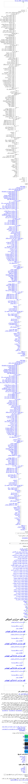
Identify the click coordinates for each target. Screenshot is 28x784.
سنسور (18, 345)
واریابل (18, 317)
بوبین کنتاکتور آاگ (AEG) (11, 285)
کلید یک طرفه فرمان (15, 233)
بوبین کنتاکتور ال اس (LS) (11, 290)
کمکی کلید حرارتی (13, 329)
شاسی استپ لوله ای (12, 260)
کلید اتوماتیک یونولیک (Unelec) (10, 195)
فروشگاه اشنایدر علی (23, 693)
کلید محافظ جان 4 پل (12, 221)
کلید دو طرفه (17, 234)
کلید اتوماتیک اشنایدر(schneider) (10, 196)
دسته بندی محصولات (20, 187)
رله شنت (15, 306)
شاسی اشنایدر (14, 241)
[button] (21, 0)
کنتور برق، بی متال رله (17, 291)
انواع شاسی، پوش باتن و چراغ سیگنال (14, 238)
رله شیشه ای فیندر (13, 310)
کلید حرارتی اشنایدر (12, 230)
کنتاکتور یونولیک (13, 277)
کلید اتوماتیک (17, 190)
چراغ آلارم (17, 336)
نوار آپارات (17, 341)
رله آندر (15, 307)
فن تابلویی (17, 350)
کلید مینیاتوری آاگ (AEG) (11, 216)
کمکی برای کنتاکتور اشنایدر (11, 330)
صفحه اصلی (22, 186)
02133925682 (19, 710)
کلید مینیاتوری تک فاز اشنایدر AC (9, 205)
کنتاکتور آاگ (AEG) (13, 276)
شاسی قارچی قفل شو (12, 246)
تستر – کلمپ (17, 339)
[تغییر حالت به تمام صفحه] (26, 782)
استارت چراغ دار (13, 248)
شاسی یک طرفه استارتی (11, 256)
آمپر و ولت (17, 338)
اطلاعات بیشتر (19, 628)
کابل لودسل (17, 316)
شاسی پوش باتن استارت (11, 242)
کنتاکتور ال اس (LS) (12, 272)
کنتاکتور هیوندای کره (12, 270)
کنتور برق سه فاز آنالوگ (11, 295)
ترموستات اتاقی (13, 326)
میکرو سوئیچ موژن (13, 324)
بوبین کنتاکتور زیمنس (12, 286)
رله (19, 304)
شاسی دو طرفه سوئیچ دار (11, 255)
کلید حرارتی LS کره (12, 228)
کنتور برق (18, 293)
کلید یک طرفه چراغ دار (15, 235)
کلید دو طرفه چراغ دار (15, 237)
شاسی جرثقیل (14, 252)
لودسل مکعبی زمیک (12, 315)
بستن (26, 183)
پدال (19, 342)
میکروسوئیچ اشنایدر (12, 323)
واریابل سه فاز (14, 320)
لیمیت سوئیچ (17, 334)
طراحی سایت (25, 779)
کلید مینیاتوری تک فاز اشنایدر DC (9, 207)
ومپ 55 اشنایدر (16, 265)
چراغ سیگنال (17, 261)
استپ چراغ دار (13, 250)
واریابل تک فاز (14, 319)
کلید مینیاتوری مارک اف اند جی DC (9, 203)
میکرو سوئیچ (17, 321)
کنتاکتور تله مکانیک (13, 273)
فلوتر (19, 346)
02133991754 (12, 710)
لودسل (18, 312)
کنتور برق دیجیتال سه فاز (11, 298)
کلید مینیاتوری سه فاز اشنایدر (10, 211)
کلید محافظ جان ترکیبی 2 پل (10, 222)
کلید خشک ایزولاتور (15, 231)
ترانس (18, 332)
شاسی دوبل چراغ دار (12, 251)
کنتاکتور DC (14, 280)
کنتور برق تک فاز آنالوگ (12, 294)
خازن (18, 264)
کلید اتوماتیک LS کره (12, 192)
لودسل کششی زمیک (12, 313)
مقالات (23, 354)
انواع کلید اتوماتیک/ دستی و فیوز (15, 189)
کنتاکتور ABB (14, 278)
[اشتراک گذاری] (24, 782)
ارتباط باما (23, 355)
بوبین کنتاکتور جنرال (12, 287)
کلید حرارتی (17, 225)
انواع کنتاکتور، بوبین (18, 267)
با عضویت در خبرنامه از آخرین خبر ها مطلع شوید (17, 774)
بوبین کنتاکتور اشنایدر (12, 283)
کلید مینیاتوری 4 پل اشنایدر (11, 212)
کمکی (18, 328)
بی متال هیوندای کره (12, 300)
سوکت (18, 349)
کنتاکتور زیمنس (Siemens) (11, 274)
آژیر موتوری (17, 343)
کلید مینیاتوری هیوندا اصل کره (10, 213)
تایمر (19, 347)
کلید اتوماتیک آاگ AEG (12, 199)
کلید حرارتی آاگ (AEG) (12, 229)
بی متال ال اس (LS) (12, 302)
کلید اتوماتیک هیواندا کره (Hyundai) (9, 191)
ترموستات (17, 325)
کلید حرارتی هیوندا (13, 226)
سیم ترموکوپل (16, 333)
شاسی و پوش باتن (16, 239)
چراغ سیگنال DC (13, 263)
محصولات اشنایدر (21, 353)
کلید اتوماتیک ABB (13, 194)
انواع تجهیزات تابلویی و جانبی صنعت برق (14, 311)
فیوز (19, 337)
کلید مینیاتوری (17, 200)
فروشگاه (23, 351)
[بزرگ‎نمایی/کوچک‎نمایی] (27, 782)
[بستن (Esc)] (23, 782)
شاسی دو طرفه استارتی (11, 257)
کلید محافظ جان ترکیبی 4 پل (10, 224)
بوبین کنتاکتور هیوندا (12, 289)
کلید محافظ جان (16, 218)
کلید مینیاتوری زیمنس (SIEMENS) (9, 214)
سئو (20, 779)
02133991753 (5, 710)
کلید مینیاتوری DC (13, 202)
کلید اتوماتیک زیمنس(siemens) (10, 198)
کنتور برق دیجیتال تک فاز (11, 297)
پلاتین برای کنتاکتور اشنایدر (14, 281)
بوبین (19, 282)
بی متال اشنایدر (13, 303)
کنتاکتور (18, 268)
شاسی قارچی (14, 244)
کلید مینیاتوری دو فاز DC (11, 204)
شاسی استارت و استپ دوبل (10, 247)
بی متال (18, 299)
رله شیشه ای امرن (13, 308)
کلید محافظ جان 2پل (12, 220)
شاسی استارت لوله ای (12, 259)
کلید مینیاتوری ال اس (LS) (11, 217)
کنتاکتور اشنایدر (13, 269)
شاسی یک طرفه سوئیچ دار (11, 254)
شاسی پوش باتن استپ (12, 243)
